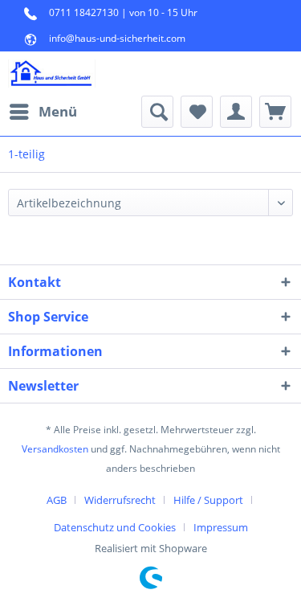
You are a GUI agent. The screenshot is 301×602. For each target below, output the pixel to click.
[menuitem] (42, 112)
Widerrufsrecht (120, 500)
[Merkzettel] (197, 112)
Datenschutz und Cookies (115, 527)
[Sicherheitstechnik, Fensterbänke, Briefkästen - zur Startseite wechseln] (52, 73)
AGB (57, 500)
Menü (58, 111)
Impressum (220, 527)
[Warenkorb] (275, 112)
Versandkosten (55, 449)
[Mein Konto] (236, 112)
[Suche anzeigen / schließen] (157, 112)
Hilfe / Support (208, 500)
